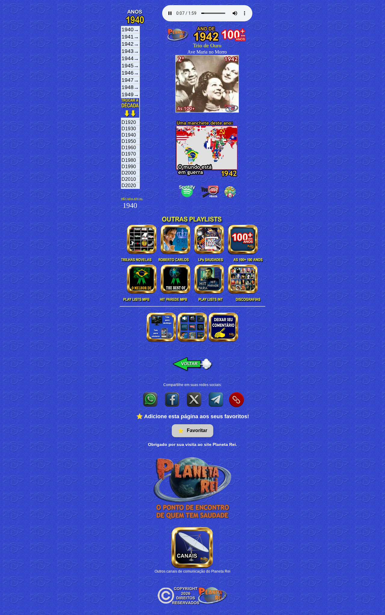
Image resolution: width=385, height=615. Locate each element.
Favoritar (192, 430)
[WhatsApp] (150, 399)
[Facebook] (172, 399)
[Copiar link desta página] (236, 399)
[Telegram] (216, 399)
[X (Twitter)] (194, 399)
